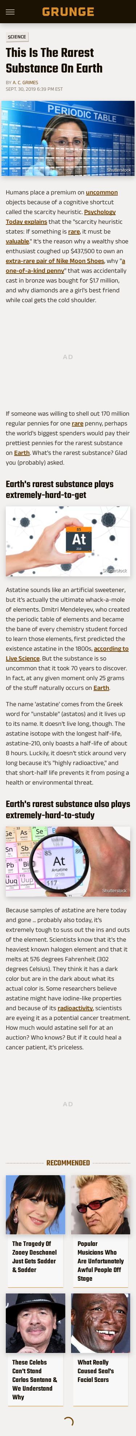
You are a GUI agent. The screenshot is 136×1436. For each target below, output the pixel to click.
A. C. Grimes (25, 82)
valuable (17, 241)
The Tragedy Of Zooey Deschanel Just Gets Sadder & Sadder (34, 1256)
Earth (22, 452)
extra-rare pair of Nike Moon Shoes (55, 260)
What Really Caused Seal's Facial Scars (96, 1371)
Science (17, 36)
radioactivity (75, 1008)
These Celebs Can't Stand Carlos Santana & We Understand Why (34, 1380)
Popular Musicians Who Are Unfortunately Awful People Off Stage (101, 1261)
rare (74, 231)
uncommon (102, 192)
